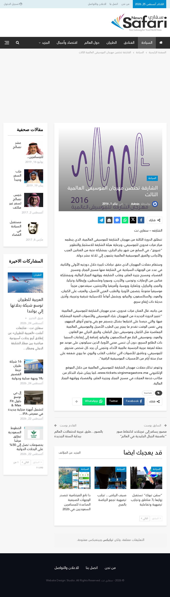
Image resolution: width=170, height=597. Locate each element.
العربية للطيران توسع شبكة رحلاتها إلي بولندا (26, 305)
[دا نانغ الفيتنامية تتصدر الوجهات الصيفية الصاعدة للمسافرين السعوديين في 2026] (75, 478)
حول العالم (91, 42)
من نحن (125, 4)
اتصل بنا (114, 4)
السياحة (146, 42)
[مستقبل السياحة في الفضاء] (33, 227)
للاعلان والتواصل (97, 4)
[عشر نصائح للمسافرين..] (33, 148)
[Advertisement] (85, 88)
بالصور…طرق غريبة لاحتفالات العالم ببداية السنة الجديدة (78, 434)
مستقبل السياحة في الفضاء (15, 228)
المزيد (46, 42)
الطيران (111, 42)
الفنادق (129, 42)
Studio (71, 580)
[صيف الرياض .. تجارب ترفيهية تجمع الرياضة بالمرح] (110, 478)
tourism (148, 393)
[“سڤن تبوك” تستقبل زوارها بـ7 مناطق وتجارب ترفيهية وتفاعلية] (146, 478)
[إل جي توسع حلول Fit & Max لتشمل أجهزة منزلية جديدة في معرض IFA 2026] (33, 398)
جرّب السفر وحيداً (17, 175)
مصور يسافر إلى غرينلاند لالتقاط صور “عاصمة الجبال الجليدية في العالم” (142, 434)
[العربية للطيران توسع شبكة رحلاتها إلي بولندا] (25, 282)
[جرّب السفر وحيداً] (33, 176)
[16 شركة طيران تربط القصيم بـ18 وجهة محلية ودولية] (33, 366)
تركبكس (107, 540)
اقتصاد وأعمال (67, 42)
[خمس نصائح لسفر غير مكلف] (33, 200)
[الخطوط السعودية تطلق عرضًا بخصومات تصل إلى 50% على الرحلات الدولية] (33, 433)
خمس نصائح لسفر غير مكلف (15, 201)
